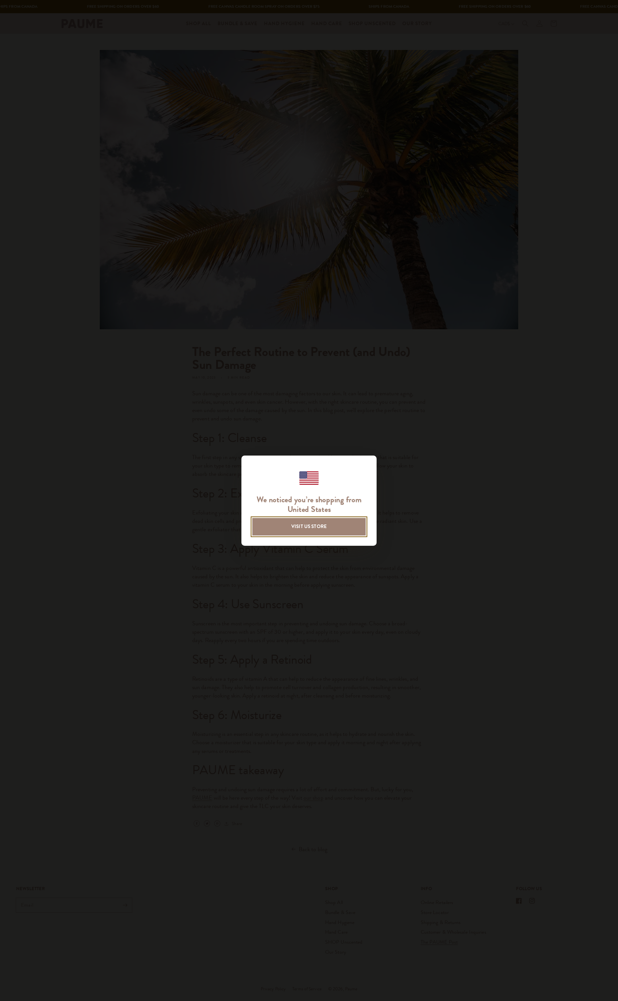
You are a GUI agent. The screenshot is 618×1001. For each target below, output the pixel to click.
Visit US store (309, 526)
